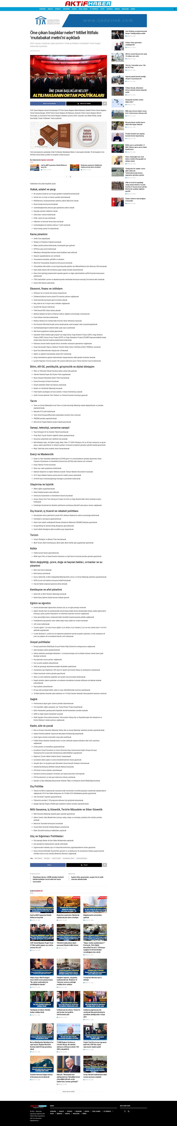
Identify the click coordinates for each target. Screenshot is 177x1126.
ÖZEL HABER (83, 9)
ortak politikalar (82, 858)
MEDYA (117, 9)
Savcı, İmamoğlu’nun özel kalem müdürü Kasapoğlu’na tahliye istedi (135, 159)
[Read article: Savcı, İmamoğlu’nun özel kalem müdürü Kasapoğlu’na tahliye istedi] (118, 160)
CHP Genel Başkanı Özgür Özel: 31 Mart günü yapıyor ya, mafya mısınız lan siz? (41, 945)
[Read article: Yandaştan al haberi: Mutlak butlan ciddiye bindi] (42, 999)
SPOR (102, 9)
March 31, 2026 (46, 169)
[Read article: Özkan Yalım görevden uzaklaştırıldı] (118, 46)
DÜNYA (74, 9)
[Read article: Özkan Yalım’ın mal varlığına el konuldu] (118, 202)
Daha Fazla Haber (68, 1091)
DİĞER (133, 9)
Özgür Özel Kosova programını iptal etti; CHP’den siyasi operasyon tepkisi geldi (94, 1044)
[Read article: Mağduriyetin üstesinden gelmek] (95, 904)
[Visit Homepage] (88, 3)
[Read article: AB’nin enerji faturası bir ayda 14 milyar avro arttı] (118, 57)
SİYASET (58, 9)
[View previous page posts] (66, 176)
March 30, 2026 (89, 1079)
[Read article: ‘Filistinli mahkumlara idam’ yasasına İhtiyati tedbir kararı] (68, 932)
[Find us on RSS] (128, 1111)
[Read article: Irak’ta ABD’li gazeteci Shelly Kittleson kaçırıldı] (34, 167)
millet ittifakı (56, 858)
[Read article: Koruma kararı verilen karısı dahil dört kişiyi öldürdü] (118, 125)
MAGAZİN (125, 9)
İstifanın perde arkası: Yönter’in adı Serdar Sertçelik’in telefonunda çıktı (68, 1012)
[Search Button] (174, 9)
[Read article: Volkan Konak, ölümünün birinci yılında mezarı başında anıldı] (118, 91)
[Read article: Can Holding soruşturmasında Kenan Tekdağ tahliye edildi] (118, 34)
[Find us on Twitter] (125, 1111)
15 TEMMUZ (94, 9)
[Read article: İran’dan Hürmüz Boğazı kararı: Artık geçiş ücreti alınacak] (42, 1064)
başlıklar (47, 858)
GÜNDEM (42, 9)
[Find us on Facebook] (121, 1111)
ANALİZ (50, 9)
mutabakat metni (68, 858)
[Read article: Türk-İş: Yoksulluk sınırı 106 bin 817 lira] (118, 68)
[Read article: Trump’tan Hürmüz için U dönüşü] (95, 967)
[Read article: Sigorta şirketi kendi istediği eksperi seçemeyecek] (118, 80)
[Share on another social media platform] (104, 104)
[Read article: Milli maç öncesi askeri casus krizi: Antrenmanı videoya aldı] (118, 114)
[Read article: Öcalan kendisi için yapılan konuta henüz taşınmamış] (118, 137)
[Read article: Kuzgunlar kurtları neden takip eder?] (118, 103)
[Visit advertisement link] (88, 22)
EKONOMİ (66, 9)
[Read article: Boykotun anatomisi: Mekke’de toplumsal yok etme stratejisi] (74, 167)
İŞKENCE (110, 9)
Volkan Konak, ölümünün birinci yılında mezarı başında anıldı (136, 90)
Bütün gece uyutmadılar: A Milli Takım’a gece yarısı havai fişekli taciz (136, 147)
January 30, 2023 (35, 51)
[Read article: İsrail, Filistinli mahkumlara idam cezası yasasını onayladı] (95, 1064)
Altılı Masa (38, 858)
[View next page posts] (70, 176)
